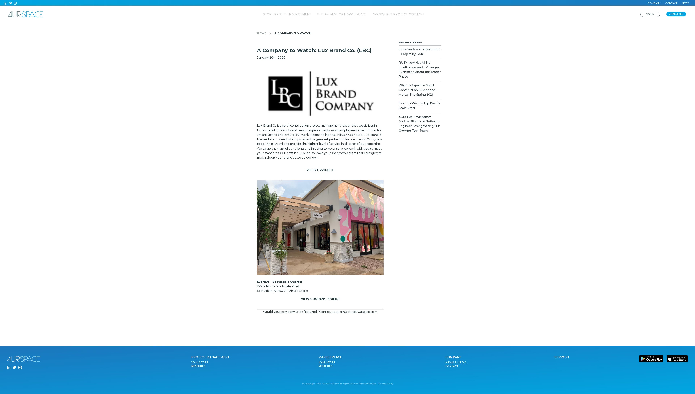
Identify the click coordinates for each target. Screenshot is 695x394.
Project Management (210, 357)
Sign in (650, 14)
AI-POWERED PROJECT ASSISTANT (398, 14)
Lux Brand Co (267, 125)
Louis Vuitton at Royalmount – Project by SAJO (419, 52)
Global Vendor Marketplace (342, 14)
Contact (671, 3)
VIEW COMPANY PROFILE (320, 299)
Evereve (263, 282)
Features (198, 366)
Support (562, 357)
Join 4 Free (676, 14)
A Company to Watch (293, 33)
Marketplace (330, 357)
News (685, 3)
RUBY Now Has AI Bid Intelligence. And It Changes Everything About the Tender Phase (420, 69)
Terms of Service (367, 383)
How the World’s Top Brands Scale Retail (419, 106)
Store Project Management (287, 14)
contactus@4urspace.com (358, 312)
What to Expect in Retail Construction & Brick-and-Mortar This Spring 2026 (417, 90)
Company (654, 3)
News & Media (455, 362)
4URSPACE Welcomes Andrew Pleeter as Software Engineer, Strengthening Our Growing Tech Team (419, 124)
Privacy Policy (385, 383)
